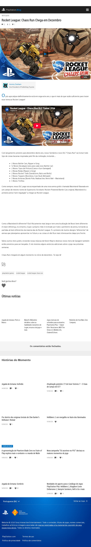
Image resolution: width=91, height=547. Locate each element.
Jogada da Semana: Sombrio (13, 483)
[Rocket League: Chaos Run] (28, 216)
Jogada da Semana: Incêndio (12, 384)
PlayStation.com (9, 536)
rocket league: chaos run (35, 273)
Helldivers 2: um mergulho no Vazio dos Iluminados (66, 417)
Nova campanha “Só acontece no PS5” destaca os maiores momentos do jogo (65, 451)
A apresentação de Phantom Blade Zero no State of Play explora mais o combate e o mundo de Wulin (22, 451)
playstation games (8, 273)
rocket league (20, 273)
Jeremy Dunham (15, 84)
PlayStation (13, 9)
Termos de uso (28, 536)
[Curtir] (16, 388)
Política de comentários (31, 540)
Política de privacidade (11, 540)
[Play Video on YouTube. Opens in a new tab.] (85, 77)
